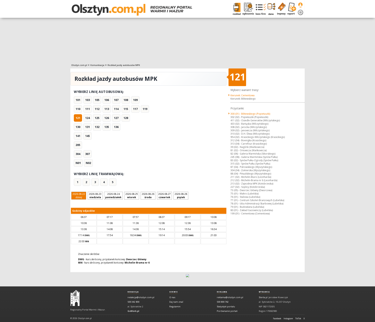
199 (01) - (250, 213)
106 (106, 100)
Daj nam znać (176, 301)
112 (97, 109)
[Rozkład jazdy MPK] (236, 9)
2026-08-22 (78, 195)
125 (97, 118)
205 (78, 145)
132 (97, 127)
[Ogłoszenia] (247, 9)
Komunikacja (97, 65)
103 (87, 100)
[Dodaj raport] (291, 9)
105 (97, 100)
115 (125, 109)
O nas (172, 297)
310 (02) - (250, 133)
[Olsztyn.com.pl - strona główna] (75, 298)
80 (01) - (251, 210)
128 (125, 118)
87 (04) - (251, 167)
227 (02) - (247, 187)
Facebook (277, 318)
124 (87, 118)
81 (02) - (248, 150)
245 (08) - (254, 157)
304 (78, 154)
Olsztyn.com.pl (79, 65)
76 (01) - (245, 197)
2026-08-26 (148, 195)
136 (116, 127)
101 (78, 100)
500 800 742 (223, 301)
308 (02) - (248, 127)
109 (135, 100)
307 (87, 154)
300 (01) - (250, 113)
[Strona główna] (132, 10)
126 (106, 118)
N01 (78, 163)
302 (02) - (249, 117)
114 (116, 109)
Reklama (222, 292)
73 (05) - (251, 190)
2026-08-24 (113, 195)
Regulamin (174, 306)
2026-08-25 (131, 195)
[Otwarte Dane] (270, 9)
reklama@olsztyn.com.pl (230, 297)
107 (116, 100)
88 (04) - (250, 173)
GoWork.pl (133, 310)
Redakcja (133, 292)
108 (125, 100)
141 (78, 136)
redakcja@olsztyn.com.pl (141, 297)
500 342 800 (133, 301)
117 (135, 109)
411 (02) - (255, 120)
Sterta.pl (263, 297)
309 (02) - (250, 130)
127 (116, 118)
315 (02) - (250, 163)
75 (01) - (244, 193)
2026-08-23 (95, 195)
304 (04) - (250, 170)
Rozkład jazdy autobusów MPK (124, 65)
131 (87, 127)
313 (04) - (248, 143)
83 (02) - (254, 160)
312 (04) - (248, 140)
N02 (88, 163)
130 (78, 127)
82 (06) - (252, 153)
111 (87, 109)
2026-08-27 (164, 195)
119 (145, 109)
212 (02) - (253, 180)
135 (106, 127)
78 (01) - (256, 203)
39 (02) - (247, 147)
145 (87, 136)
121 (78, 118)
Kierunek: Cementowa (242, 95)
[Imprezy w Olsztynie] (280, 9)
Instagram (288, 318)
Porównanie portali (227, 310)
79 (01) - (247, 207)
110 (78, 109)
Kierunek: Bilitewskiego (243, 98)
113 (106, 109)
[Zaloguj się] (300, 5)
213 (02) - (251, 183)
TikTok (298, 318)
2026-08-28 (181, 195)
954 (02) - (257, 137)
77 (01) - (257, 200)
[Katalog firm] (260, 9)
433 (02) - (249, 123)
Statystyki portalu (226, 306)
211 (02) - (250, 177)
